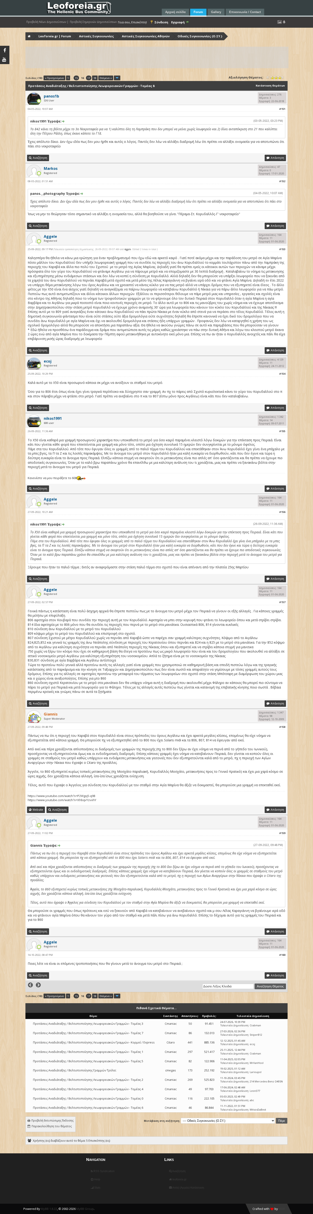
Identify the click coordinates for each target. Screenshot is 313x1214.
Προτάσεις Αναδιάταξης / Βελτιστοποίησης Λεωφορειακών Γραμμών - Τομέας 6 (88, 1108)
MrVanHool (257, 1063)
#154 (282, 373)
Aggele (127, 249)
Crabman (255, 1025)
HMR (282, 1209)
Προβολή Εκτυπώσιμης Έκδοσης (52, 1120)
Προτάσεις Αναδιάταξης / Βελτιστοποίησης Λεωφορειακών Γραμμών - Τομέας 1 (88, 1052)
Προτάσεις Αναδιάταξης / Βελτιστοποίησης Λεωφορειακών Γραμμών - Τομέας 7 (88, 1033)
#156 (282, 512)
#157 (282, 602)
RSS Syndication (104, 1171)
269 (190, 1080)
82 (190, 1061)
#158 (282, 727)
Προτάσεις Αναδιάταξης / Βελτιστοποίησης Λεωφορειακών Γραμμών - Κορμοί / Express (94, 1042)
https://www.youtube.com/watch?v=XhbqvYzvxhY (62, 800)
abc (252, 1100)
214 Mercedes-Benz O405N (266, 1081)
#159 (282, 833)
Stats (96, 1187)
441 (190, 1042)
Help (96, 1179)
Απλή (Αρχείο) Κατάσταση (188, 1187)
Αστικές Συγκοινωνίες (96, 36)
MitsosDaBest (258, 1109)
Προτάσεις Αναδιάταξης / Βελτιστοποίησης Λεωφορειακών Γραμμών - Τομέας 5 (88, 1061)
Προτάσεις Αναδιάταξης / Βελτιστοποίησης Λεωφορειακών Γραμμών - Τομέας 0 (88, 1098)
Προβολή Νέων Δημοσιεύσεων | (47, 22)
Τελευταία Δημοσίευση (234, 1025)
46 (190, 1108)
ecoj (252, 1044)
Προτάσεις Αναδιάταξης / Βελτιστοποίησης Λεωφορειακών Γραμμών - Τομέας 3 (88, 1024)
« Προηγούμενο (54, 78)
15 (76, 78)
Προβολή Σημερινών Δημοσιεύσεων (93, 22)
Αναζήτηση (179, 1171)
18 (94, 78)
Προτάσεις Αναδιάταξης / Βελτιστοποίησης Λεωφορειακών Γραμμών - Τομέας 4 (88, 1089)
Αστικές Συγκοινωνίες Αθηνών (146, 36)
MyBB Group (85, 1209)
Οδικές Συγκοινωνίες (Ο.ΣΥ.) (200, 36)
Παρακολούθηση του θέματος (52, 1126)
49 (190, 1089)
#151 (282, 109)
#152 (282, 181)
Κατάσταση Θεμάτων (270, 85)
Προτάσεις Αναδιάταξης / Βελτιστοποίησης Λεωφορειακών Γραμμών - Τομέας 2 (88, 1080)
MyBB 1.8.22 (49, 1209)
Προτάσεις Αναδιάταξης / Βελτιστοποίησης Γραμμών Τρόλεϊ (74, 1070)
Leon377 (255, 1090)
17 (88, 78)
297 (190, 1052)
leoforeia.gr (179, 1179)
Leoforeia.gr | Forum (54, 36)
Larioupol (255, 1072)
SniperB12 (256, 1034)
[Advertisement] (157, 57)
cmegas (170, 1070)
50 (190, 1024)
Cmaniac (171, 1024)
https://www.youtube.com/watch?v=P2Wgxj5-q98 (61, 796)
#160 (282, 955)
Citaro (171, 1042)
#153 (282, 249)
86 (190, 1033)
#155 (282, 431)
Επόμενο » (106, 78)
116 (190, 1098)
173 (190, 1070)
